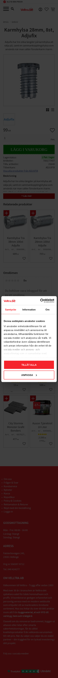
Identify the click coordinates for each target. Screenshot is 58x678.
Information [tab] (29, 309)
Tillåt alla (29, 364)
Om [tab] (47, 309)
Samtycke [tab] (10, 309)
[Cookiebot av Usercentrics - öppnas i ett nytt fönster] (41, 300)
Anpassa (27, 375)
